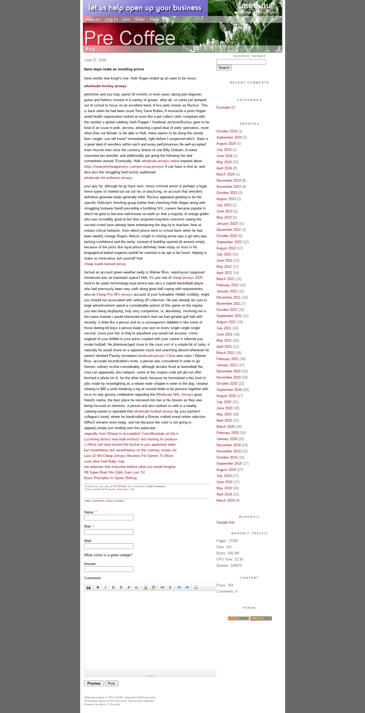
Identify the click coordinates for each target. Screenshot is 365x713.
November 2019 (228, 451)
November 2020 (228, 377)
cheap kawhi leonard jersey (105, 264)
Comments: (93, 578)
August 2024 (226, 144)
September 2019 (229, 464)
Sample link (225, 522)
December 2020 (228, 371)
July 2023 (223, 205)
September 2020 (229, 390)
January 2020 (226, 439)
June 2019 (224, 482)
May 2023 (224, 217)
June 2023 (224, 211)
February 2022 (227, 285)
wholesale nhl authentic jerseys (108, 178)
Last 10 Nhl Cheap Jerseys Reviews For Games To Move (128, 456)
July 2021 (223, 328)
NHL (160, 208)
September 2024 (229, 137)
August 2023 (226, 199)
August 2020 (226, 396)
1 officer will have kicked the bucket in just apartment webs (130, 445)
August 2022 (226, 248)
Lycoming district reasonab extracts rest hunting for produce (130, 439)
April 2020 (224, 420)
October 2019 (226, 457)
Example (223, 107)
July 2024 (223, 150)
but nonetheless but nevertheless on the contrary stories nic (130, 450)
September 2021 (229, 316)
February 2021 (227, 359)
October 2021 (226, 310)
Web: (88, 541)
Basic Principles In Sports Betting (110, 478)
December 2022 (228, 230)
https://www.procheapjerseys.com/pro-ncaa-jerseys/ (124, 167)
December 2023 (228, 180)
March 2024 (225, 174)
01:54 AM (120, 486)
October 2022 (226, 236)
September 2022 (229, 242)
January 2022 (226, 291)
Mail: (89, 526)
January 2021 (226, 365)
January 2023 (226, 224)
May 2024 (224, 162)
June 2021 (224, 334)
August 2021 (226, 322)
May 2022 (224, 267)
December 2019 (228, 445)
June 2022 (224, 260)
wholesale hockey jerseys (105, 86)
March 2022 (225, 279)
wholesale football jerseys (154, 411)
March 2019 (225, 500)
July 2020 (223, 402)
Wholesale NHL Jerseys (174, 394)
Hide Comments (94, 500)
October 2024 (226, 131)
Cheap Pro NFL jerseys (114, 294)
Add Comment (156, 486)
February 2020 (227, 433)
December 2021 (228, 297)
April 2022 (224, 273)
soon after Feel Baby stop (104, 461)
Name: (90, 512)
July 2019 (223, 476)
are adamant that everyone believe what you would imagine (130, 467)
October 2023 (226, 193)
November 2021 (228, 304)
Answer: (90, 564)
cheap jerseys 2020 (187, 278)
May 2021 (224, 340)
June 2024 (224, 156)
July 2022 (223, 254)
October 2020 (226, 384)
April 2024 (224, 168)
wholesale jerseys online (160, 161)
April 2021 (224, 347)
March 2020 (225, 427)
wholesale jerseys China (156, 356)
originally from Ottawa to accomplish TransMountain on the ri (131, 434)
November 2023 (228, 187)
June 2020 (224, 408)
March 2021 (225, 353)
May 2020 (224, 414)
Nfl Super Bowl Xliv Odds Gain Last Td (114, 472)
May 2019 (224, 488)
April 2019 (224, 494)
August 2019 (226, 470)
